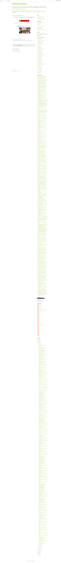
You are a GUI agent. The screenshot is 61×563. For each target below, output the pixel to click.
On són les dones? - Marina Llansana (42, 251)
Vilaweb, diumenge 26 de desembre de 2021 (42, 453)
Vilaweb (39, 72)
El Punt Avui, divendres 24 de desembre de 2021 (41, 489)
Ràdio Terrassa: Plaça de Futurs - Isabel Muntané (42, 235)
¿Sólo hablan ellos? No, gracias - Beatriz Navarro (42, 191)
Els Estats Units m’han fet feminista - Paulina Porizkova (42, 171)
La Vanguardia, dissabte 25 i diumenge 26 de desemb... (42, 470)
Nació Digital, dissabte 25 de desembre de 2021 (41, 467)
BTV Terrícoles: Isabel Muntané (41, 232)
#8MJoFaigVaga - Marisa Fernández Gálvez (42, 137)
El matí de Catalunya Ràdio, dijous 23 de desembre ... (42, 521)
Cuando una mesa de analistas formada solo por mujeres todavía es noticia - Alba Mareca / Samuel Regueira (42, 77)
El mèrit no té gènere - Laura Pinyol (42, 239)
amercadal (40, 328)
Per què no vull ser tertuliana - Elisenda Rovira (42, 206)
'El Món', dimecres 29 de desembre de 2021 (42, 402)
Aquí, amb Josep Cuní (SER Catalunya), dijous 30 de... (42, 380)
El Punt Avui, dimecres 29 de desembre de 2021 (43, 408)
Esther (39, 313)
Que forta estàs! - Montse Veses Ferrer (42, 118)
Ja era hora (41, 35)
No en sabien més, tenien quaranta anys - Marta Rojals (42, 286)
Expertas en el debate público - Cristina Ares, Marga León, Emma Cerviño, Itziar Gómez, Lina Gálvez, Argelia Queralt (42, 112)
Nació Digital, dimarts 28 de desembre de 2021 (42, 411)
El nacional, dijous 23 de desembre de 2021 (42, 510)
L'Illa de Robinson (40, 60)
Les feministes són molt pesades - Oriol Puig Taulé (42, 117)
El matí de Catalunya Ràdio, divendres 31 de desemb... (42, 355)
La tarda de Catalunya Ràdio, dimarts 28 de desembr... (42, 422)
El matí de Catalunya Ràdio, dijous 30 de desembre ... (42, 375)
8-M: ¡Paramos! (39, 130)
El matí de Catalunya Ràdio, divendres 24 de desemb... (42, 495)
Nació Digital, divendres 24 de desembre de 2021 (41, 486)
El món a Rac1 (39, 55)
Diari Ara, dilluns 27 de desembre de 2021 (42, 451)
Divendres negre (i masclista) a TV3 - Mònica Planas (42, 220)
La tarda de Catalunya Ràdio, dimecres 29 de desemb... (42, 397)
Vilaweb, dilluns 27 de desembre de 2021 (42, 433)
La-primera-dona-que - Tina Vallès (42, 285)
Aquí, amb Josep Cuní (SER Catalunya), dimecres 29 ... (42, 400)
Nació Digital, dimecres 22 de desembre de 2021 (41, 539)
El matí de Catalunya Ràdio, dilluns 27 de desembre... (42, 439)
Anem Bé (45, 34)
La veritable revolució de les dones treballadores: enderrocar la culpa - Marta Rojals (42, 278)
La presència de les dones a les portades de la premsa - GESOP (42, 201)
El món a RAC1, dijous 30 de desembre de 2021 (42, 381)
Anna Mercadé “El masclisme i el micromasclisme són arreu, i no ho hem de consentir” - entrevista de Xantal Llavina (42, 178)
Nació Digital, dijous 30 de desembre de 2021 (42, 369)
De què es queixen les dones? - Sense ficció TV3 (42, 113)
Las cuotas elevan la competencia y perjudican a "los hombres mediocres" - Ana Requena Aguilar (42, 196)
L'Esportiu (39, 59)
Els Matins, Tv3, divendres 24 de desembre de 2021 (42, 501)
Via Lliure (39, 71)
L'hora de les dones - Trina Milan (41, 247)
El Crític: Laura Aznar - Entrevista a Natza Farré (42, 223)
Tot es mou (39, 70)
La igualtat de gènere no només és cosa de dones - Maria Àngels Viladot (42, 155)
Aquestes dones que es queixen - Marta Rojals (42, 258)
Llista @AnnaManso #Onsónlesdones (42, 272)
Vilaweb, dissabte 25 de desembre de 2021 (42, 468)
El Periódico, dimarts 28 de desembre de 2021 (42, 428)
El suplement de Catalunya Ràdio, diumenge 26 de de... (42, 461)
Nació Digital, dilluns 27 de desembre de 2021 (42, 434)
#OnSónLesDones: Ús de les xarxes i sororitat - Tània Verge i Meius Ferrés (42, 233)
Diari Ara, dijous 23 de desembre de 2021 (42, 531)
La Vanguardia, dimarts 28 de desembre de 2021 (41, 419)
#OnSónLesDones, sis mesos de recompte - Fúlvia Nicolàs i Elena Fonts (42, 199)
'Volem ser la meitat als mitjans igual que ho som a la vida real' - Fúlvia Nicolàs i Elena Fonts (42, 189)
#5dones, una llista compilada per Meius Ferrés (42, 30)
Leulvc (39, 314)
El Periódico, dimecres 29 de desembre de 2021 (41, 394)
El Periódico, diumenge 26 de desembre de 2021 (41, 462)
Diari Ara (39, 46)
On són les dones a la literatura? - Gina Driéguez (42, 185)
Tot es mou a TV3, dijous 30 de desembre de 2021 (42, 377)
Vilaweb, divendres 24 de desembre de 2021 (42, 482)
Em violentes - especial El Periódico (42, 221)
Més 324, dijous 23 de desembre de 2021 (42, 509)
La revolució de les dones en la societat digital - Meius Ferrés (42, 213)
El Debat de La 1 (40, 49)
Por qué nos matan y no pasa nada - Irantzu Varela (42, 122)
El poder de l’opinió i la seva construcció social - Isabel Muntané (42, 204)
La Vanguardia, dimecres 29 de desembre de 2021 (42, 395)
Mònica (39, 317)
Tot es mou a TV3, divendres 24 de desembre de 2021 (42, 492)
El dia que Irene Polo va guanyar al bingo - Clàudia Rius (42, 241)
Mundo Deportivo (40, 64)
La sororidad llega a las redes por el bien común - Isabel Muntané (42, 257)
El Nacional (39, 51)
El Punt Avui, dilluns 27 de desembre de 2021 (42, 437)
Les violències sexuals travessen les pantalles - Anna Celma (42, 120)
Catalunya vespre (40, 44)
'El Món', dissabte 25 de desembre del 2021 (42, 478)
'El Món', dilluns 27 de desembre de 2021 (42, 445)
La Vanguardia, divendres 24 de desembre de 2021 (42, 500)
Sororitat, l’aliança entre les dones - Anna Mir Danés (42, 162)
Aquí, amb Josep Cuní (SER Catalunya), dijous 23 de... (42, 518)
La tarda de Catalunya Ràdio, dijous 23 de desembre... (42, 515)
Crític (38, 45)
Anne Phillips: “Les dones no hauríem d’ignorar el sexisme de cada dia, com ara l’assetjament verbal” (42, 147)
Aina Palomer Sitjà (41, 305)
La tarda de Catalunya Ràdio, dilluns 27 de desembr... (43, 440)
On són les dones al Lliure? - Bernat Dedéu (42, 166)
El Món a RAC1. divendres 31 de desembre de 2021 (42, 358)
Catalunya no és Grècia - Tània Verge (42, 271)
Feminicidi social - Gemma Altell (41, 84)
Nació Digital (39, 67)
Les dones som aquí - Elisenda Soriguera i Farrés (43, 129)
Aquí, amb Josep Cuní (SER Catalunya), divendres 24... (42, 493)
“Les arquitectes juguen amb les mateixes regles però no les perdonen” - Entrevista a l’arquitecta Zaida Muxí (42, 101)
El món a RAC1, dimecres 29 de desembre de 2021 (42, 406)
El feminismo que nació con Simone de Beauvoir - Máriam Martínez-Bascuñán (42, 80)
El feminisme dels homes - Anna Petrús (42, 97)
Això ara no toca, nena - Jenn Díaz (42, 154)
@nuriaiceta (40, 304)
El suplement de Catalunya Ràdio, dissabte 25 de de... (42, 475)
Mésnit (38, 66)
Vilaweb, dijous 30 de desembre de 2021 (42, 367)
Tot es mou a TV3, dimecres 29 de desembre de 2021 (42, 398)
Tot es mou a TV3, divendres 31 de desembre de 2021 (42, 353)
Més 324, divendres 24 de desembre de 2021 (42, 506)
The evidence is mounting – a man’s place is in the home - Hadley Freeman (42, 145)
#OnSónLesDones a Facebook (41, 19)
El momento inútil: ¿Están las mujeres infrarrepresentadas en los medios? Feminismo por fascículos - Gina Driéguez (43, 229)
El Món (38, 50)
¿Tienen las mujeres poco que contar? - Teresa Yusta (42, 192)
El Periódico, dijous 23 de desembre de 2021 (42, 514)
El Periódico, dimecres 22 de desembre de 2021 (41, 543)
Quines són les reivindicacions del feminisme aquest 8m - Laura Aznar (42, 276)
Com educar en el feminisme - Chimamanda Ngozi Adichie (41, 197)
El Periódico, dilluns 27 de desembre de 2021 (42, 447)
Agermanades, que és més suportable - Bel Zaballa (42, 131)
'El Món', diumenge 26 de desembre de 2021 (42, 464)
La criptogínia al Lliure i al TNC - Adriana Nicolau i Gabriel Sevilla (42, 294)
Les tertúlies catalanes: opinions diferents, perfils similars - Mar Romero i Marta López (42, 268)
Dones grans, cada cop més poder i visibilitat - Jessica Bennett (42, 82)
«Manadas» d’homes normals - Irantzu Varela (42, 143)
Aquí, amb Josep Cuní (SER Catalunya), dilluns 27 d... (42, 448)
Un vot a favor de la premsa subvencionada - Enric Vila (41, 282)
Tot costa (39, 69)
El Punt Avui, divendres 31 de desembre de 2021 (41, 361)
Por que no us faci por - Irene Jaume (42, 141)
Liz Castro (40, 315)
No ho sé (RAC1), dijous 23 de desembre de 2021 (41, 507)
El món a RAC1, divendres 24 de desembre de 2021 (42, 498)
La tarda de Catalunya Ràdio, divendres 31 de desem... (41, 350)
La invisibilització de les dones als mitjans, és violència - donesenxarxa (42, 95)
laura (39, 334)
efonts (39, 331)
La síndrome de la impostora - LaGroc (42, 275)
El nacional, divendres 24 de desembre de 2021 (43, 481)
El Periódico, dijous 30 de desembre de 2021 (42, 383)
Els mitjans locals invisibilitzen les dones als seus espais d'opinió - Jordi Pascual (42, 238)
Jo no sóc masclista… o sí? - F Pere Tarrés (42, 163)
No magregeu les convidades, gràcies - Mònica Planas (42, 99)
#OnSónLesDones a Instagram (41, 16)
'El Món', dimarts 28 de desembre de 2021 (42, 423)
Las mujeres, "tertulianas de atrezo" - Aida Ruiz (42, 215)
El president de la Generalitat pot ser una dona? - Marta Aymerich (42, 202)
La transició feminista (40, 140)
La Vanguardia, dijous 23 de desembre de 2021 (42, 529)
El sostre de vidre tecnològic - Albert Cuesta (42, 109)
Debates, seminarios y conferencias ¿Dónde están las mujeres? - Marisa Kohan (42, 175)
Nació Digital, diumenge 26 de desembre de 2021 (41, 456)
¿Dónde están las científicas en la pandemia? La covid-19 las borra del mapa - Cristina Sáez (42, 79)
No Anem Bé (39, 33)
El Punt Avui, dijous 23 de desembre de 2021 (43, 520)
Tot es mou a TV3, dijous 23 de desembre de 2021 (42, 517)
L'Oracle (39, 61)
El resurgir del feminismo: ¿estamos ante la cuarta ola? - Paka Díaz (42, 153)
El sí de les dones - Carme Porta (41, 256)
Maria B (39, 319)
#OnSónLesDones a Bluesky (41, 18)
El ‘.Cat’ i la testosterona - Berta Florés (42, 269)
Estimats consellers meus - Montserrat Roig (42, 246)
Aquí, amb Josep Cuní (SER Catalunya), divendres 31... (42, 356)
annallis (39, 329)
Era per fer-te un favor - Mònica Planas (42, 193)
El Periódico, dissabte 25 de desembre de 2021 (42, 476)
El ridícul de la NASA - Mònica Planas (42, 91)
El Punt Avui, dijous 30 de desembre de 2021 (43, 384)
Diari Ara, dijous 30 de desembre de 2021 (42, 386)
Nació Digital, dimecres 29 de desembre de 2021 (41, 392)
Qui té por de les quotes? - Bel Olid (42, 255)
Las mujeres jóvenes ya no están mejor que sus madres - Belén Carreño (42, 168)
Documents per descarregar (41, 25)
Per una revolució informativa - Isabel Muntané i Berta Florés (42, 180)
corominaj (40, 330)
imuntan (40, 333)
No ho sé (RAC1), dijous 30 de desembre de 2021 (41, 370)
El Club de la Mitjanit (40, 48)
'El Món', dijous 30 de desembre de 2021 (42, 378)
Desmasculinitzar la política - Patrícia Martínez (42, 128)
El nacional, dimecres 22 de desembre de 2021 (42, 534)
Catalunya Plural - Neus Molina (41, 164)
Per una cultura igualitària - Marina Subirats (42, 237)
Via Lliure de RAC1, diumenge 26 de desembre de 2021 (42, 458)
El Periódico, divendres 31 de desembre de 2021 (41, 352)
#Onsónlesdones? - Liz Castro (41, 270)
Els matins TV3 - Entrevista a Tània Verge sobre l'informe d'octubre (42, 225)
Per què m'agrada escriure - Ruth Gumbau (41, 138)
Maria (39, 320)
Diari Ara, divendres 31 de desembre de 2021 (42, 364)
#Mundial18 (39, 38)
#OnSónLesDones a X (40, 17)
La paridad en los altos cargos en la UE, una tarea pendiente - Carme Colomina (42, 85)
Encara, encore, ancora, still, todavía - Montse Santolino (42, 114)
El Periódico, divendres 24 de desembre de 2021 (41, 490)
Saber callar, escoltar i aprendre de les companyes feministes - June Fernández (42, 217)
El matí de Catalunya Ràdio (41, 54)
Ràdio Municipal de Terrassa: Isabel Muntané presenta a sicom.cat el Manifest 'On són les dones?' (42, 250)
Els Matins (39, 57)
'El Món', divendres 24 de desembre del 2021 (42, 496)
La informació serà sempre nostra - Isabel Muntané (42, 134)
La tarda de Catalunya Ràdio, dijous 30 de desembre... (42, 372)
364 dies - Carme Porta (40, 198)
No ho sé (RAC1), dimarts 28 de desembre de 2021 (42, 416)
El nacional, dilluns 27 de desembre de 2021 (42, 431)
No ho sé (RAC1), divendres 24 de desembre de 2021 (42, 487)
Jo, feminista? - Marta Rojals (41, 132)
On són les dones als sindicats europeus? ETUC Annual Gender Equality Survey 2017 (42, 173)
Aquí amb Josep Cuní (40, 40)
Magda (39, 318)
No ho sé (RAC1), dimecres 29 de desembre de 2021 (42, 391)
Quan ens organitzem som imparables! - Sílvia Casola (42, 245)
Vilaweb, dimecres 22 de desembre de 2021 (42, 535)
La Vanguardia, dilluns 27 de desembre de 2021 (41, 444)
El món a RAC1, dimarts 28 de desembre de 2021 (41, 426)
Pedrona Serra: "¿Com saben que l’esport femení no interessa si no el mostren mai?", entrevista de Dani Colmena (42, 182)
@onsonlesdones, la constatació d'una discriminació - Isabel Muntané (42, 252)
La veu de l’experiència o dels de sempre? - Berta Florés (41, 126)
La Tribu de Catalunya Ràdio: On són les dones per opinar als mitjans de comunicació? (42, 254)
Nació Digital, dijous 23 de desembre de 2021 (42, 512)
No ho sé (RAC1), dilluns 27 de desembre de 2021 (41, 436)
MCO (39, 316)
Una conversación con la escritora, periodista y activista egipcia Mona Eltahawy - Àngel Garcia (42, 90)
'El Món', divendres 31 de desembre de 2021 (42, 359)
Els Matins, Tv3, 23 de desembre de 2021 (42, 526)
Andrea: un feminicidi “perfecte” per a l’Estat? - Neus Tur (42, 142)
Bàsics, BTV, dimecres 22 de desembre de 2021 (43, 532)
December (39, 344)
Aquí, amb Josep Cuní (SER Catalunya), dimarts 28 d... (42, 403)
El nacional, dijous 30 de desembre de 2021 (42, 366)
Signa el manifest (40, 23)
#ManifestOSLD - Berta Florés (41, 243)
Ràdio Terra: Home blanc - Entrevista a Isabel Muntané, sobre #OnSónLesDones (42, 219)
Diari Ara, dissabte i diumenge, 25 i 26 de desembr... (42, 479)
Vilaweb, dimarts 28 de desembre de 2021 (42, 412)
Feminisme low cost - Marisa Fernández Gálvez (42, 88)
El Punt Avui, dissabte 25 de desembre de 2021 (42, 473)
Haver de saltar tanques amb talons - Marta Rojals (42, 125)
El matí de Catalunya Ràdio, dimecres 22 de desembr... (42, 528)
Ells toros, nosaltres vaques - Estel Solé (42, 194)
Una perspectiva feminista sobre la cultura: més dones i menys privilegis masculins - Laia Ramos (42, 187)
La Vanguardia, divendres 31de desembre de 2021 (42, 363)
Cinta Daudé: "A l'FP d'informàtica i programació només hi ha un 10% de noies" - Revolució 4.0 (42, 284)
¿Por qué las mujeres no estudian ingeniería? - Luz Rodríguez (42, 151)
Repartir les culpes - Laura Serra (41, 139)
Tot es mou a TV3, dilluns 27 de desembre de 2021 (42, 442)
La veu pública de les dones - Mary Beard (42, 110)
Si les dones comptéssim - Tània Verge (42, 156)
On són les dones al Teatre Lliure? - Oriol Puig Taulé (42, 169)
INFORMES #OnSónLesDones (41, 22)
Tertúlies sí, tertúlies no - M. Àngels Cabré (42, 203)
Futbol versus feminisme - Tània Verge (42, 266)
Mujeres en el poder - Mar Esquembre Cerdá (42, 148)
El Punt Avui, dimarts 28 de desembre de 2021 (42, 417)
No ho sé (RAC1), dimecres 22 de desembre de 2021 (42, 537)
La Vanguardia (39, 62)
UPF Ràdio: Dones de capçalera (41, 264)
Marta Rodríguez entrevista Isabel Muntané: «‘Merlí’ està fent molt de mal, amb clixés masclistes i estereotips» (42, 231)
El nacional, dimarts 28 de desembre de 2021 (42, 414)
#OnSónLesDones (19, 4)
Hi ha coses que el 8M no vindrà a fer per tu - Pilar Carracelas (42, 280)
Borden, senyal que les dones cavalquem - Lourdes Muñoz (42, 94)
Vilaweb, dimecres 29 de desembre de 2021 (42, 389)
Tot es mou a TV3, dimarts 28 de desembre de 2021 (42, 420)
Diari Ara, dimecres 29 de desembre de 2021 (42, 409)
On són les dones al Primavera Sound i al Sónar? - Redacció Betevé (42, 176)
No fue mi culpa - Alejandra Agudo (42, 149)
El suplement (39, 56)
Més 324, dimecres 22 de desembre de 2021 (42, 542)
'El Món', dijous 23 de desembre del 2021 (42, 525)
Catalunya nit (39, 43)
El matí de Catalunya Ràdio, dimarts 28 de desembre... (42, 425)
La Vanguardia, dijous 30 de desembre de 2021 (42, 373)
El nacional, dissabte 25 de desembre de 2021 (42, 465)
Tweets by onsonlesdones (40, 301)
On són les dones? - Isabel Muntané (42, 248)
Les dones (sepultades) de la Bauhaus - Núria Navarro (42, 93)
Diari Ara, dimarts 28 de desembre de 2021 (42, 430)
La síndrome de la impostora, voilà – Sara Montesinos (43, 274)
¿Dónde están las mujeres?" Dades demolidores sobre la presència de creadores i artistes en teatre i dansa (42, 161)
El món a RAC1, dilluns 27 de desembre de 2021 (41, 450)
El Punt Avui (39, 53)
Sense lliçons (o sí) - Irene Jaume (41, 214)
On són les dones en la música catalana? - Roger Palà (43, 157)
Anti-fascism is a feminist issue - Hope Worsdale (42, 119)
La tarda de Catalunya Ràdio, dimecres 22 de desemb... (42, 540)
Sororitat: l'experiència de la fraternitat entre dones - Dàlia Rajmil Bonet (42, 184)
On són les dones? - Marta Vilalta (41, 240)
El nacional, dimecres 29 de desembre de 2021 (42, 388)
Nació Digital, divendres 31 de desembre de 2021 (41, 347)
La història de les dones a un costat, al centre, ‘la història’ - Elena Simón (42, 87)
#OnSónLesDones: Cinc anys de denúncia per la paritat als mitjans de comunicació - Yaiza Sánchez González (42, 263)
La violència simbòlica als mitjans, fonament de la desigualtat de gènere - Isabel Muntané (42, 227)
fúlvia (39, 332)
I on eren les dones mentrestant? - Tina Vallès (42, 107)
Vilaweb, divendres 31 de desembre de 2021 (42, 345)
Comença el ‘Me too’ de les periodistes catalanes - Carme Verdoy (42, 288)
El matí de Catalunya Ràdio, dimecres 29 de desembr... (42, 405)
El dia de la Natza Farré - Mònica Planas (42, 279)
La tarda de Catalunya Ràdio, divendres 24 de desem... (41, 484)
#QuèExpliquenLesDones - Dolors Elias (42, 165)
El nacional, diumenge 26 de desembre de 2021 (43, 454)
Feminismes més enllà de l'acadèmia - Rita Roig (42, 123)
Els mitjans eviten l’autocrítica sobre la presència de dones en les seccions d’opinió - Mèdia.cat (42, 208)
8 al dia (38, 39)
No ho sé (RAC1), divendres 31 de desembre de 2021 (42, 349)
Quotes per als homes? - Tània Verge (42, 265)
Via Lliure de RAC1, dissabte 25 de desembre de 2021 (42, 472)
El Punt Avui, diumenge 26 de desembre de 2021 (41, 459)
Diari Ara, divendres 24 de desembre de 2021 (42, 504)
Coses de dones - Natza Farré (41, 150)
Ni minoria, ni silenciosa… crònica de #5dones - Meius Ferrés (42, 261)
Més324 (39, 65)
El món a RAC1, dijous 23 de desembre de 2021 (42, 523)
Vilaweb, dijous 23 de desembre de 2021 (42, 503)
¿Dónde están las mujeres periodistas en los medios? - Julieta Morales (42, 83)
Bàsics (38, 41)
